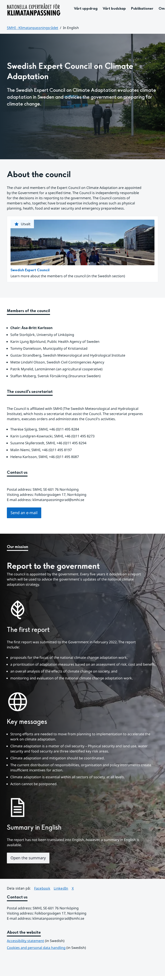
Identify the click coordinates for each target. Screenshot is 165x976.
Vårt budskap (114, 8)
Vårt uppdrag (86, 8)
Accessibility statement (25, 940)
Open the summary (28, 857)
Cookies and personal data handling (36, 947)
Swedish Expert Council (30, 270)
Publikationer (142, 8)
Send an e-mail (24, 512)
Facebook (42, 888)
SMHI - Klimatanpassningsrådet (32, 27)
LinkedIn (61, 888)
